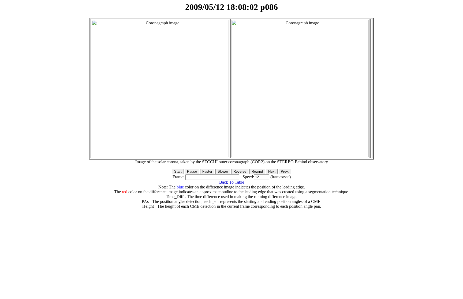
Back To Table (231, 182)
